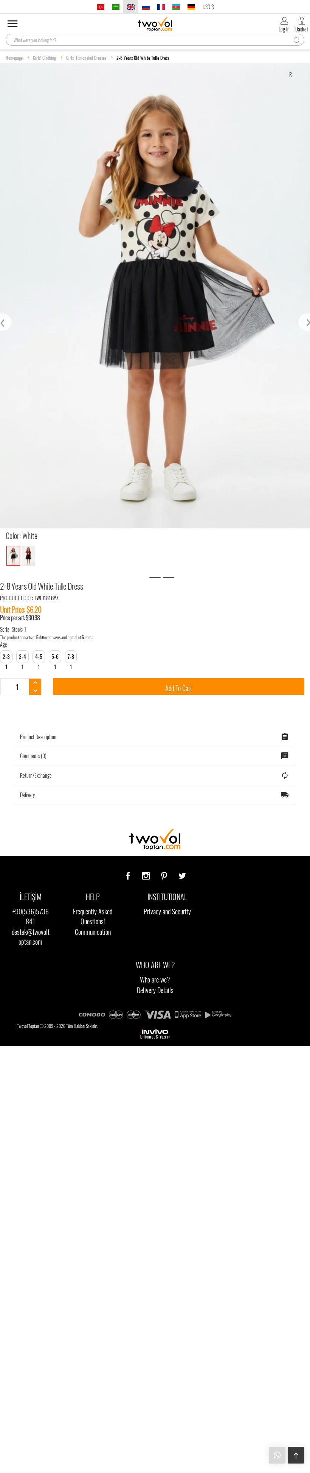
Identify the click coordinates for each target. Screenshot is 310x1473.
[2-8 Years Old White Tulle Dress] (13, 555)
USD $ (208, 7)
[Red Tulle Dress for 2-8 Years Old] (28, 556)
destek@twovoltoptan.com (31, 937)
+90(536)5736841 (30, 916)
